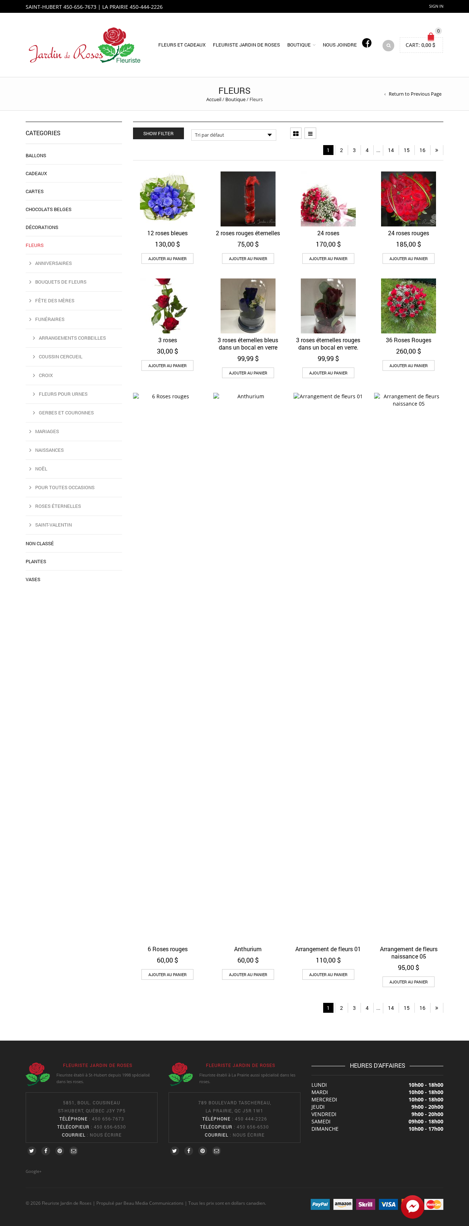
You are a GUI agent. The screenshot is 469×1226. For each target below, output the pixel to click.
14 (391, 150)
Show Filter (158, 133)
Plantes (36, 561)
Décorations (42, 227)
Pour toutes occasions (65, 487)
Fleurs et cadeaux (182, 45)
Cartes (35, 191)
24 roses (328, 233)
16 (422, 150)
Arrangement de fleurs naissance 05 (408, 952)
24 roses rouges (408, 233)
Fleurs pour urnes (63, 394)
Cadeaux (36, 173)
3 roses (167, 340)
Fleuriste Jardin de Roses (246, 45)
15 (407, 150)
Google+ (33, 1171)
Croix (46, 375)
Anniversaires (53, 263)
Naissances (49, 450)
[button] (167, 258)
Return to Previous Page (415, 94)
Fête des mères (54, 300)
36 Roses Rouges (408, 340)
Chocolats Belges (48, 209)
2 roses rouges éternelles (248, 233)
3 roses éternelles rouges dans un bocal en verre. (328, 343)
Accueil (213, 99)
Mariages (47, 431)
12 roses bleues (167, 233)
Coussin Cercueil (60, 356)
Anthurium (248, 949)
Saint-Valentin (53, 524)
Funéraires (49, 319)
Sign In (436, 6)
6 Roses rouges (168, 949)
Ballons (36, 155)
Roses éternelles (58, 506)
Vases (33, 579)
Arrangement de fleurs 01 (328, 949)
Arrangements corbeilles (72, 338)
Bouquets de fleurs (60, 281)
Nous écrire (106, 1135)
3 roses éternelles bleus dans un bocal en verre (248, 343)
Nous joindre (340, 45)
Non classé (40, 543)
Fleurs (35, 245)
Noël (41, 468)
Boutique (299, 45)
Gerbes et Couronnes (66, 412)
